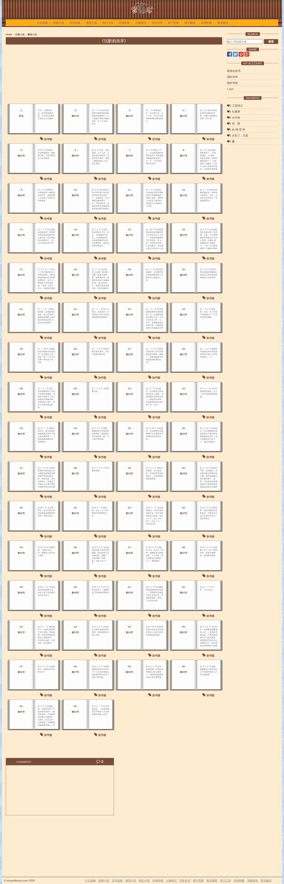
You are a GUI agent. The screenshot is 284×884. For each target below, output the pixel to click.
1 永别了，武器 (239, 135)
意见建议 (222, 22)
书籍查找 (252, 880)
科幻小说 (107, 22)
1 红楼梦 (235, 111)
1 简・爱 (235, 123)
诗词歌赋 (206, 22)
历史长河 (157, 22)
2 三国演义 (236, 105)
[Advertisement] (114, 73)
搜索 (271, 41)
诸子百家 (173, 22)
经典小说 (58, 22)
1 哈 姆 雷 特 (237, 129)
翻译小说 (32, 34)
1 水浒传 (235, 117)
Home (9, 34)
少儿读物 (42, 22)
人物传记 (140, 22)
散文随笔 (190, 22)
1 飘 (232, 141)
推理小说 (91, 22)
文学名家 (75, 22)
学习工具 (225, 880)
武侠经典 (124, 22)
